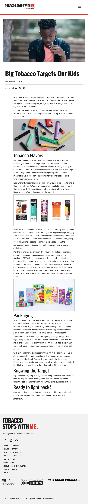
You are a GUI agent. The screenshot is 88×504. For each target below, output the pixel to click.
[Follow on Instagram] (10, 440)
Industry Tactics (12, 456)
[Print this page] (16, 88)
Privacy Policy (48, 498)
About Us (7, 473)
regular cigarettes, (33, 255)
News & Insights (11, 469)
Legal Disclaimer (35, 498)
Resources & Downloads (15, 466)
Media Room (8, 463)
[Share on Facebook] (20, 88)
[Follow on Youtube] (16, 440)
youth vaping (60, 332)
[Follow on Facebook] (5, 440)
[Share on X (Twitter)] (24, 88)
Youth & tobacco (11, 446)
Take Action (9, 459)
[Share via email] (12, 88)
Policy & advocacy (12, 452)
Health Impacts (10, 449)
